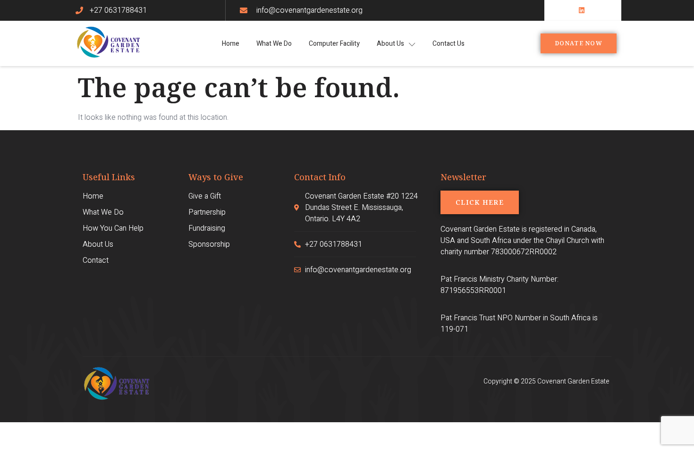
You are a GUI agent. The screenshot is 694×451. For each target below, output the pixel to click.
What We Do (274, 44)
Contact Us (448, 44)
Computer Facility (334, 44)
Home (230, 44)
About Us (390, 44)
